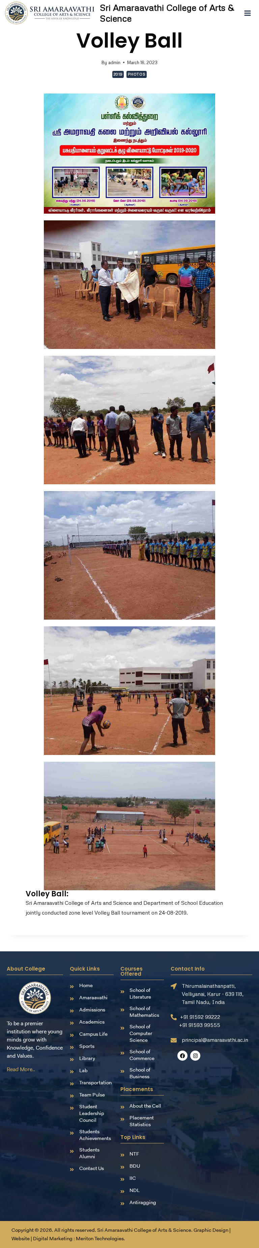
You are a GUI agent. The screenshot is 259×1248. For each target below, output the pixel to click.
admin (114, 62)
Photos (136, 74)
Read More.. (21, 1069)
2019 (118, 74)
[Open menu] (247, 13)
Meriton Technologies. (100, 1238)
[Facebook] (182, 1056)
